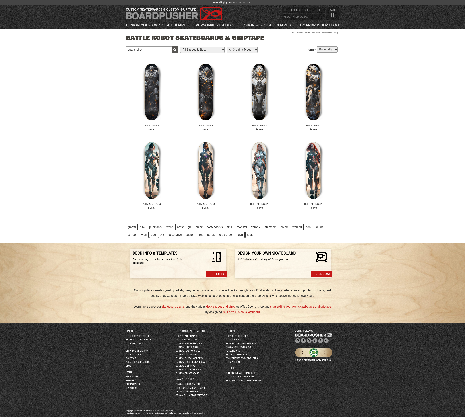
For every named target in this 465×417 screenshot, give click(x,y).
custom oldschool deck (189, 358)
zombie (256, 227)
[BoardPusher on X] (309, 340)
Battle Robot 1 (313, 125)
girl (190, 227)
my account (133, 376)
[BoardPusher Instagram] (297, 340)
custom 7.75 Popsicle (188, 351)
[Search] (322, 17)
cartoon (132, 234)
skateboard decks (173, 306)
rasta (250, 234)
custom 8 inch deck (187, 347)
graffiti (132, 227)
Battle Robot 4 (151, 125)
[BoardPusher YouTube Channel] (326, 340)
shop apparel (233, 339)
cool (308, 227)
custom (190, 234)
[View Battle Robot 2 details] (259, 93)
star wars (270, 227)
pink (142, 227)
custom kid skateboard (189, 369)
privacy (180, 413)
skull (230, 227)
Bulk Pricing (233, 362)
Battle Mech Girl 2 (259, 204)
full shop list (234, 351)
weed (169, 227)
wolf (144, 234)
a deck (215, 25)
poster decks (215, 227)
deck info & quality (137, 343)
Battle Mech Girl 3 (206, 204)
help (286, 10)
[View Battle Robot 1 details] (313, 93)
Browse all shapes (186, 336)
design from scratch (188, 384)
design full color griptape (191, 395)
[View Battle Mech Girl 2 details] (259, 171)
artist (180, 227)
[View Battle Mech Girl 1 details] (313, 171)
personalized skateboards (241, 343)
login (320, 10)
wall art (297, 227)
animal (319, 227)
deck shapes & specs (137, 336)
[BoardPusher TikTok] (314, 340)
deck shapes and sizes (220, 306)
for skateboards (267, 25)
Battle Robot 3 (205, 125)
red (201, 234)
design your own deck (238, 347)
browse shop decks (237, 336)
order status (133, 354)
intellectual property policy (194, 413)
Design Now (323, 274)
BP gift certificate (236, 354)
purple (211, 234)
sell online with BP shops (240, 373)
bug (153, 234)
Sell (230, 368)
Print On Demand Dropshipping (243, 380)
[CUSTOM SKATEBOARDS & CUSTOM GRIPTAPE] (174, 19)
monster (242, 227)
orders (297, 10)
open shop (132, 388)
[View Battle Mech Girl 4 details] (151, 171)
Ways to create (187, 379)
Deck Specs (218, 274)
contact (131, 358)
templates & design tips (139, 339)
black (199, 227)
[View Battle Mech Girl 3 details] (205, 171)
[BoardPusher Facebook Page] (303, 340)
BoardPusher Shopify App (240, 376)
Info (130, 331)
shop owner (133, 384)
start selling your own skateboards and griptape (300, 306)
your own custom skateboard (241, 312)
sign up (309, 10)
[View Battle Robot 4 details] (151, 93)
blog (319, 25)
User (130, 371)
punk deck (155, 227)
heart (239, 234)
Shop (294, 33)
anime (284, 227)
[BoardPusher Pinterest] (320, 340)
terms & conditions (168, 413)
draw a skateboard (187, 391)
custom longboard (186, 354)
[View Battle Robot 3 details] (205, 93)
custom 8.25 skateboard (189, 343)
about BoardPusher (137, 362)
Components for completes (242, 358)
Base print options (186, 339)
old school (225, 234)
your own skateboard (156, 25)
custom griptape (185, 366)
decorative (175, 234)
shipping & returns (137, 351)
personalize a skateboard (191, 388)
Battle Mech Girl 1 (313, 204)
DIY (162, 234)
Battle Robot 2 (259, 125)
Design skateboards (190, 331)
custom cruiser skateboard (191, 362)
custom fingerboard (187, 373)
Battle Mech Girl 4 (152, 204)
